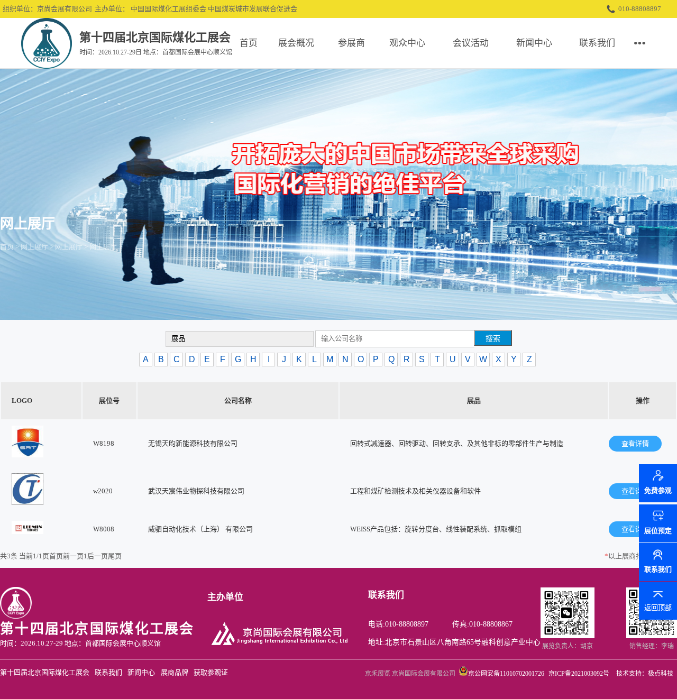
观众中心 (407, 43)
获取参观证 (211, 672)
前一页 (73, 556)
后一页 (97, 556)
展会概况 (296, 43)
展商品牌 (174, 672)
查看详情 (635, 443)
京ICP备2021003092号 (578, 673)
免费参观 (658, 492)
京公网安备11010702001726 (506, 673)
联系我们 (597, 43)
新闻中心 (534, 43)
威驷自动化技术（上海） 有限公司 (200, 529)
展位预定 (658, 531)
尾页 (115, 556)
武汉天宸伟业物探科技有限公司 (196, 491)
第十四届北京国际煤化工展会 (44, 672)
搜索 (493, 338)
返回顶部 (658, 608)
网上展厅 (34, 247)
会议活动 (471, 43)
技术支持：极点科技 (644, 673)
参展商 (351, 43)
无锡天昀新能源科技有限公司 (192, 443)
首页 (249, 43)
